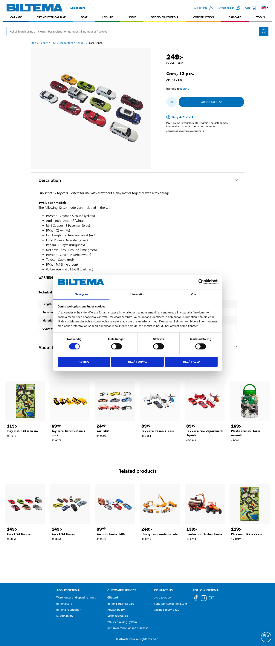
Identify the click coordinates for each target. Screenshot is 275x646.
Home (132, 17)
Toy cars (81, 43)
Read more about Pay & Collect (183, 131)
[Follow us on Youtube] (212, 600)
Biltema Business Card (121, 603)
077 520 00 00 (162, 597)
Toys (53, 43)
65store (184, 88)
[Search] (263, 31)
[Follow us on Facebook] (196, 598)
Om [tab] (193, 294)
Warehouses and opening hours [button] (76, 597)
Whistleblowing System (122, 622)
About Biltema (68, 590)
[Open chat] (266, 637)
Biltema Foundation (68, 609)
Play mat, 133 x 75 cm (22, 431)
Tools (260, 17)
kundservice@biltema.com (170, 603)
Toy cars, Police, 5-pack (158, 431)
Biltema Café (64, 603)
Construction (203, 17)
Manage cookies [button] (117, 616)
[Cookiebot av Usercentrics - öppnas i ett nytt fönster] (201, 282)
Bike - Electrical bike (51, 17)
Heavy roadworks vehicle (159, 534)
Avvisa (84, 361)
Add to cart (209, 102)
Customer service (121, 590)
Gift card (112, 597)
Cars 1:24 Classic (63, 534)
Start (33, 43)
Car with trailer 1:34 (111, 534)
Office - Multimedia (164, 17)
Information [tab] (137, 294)
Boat (83, 17)
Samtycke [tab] (81, 294)
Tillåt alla (191, 361)
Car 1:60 (103, 431)
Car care (235, 17)
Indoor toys (66, 43)
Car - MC (16, 17)
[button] (265, 7)
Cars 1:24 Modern (19, 534)
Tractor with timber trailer (204, 534)
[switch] (116, 346)
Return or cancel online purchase (127, 628)
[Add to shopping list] (171, 102)
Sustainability (64, 616)
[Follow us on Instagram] (204, 598)
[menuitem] (16, 17)
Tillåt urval (137, 361)
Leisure (107, 17)
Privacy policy (116, 609)
